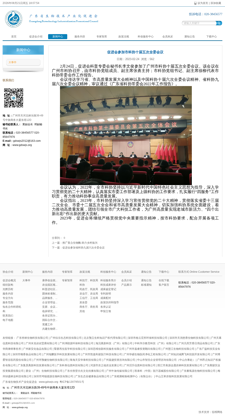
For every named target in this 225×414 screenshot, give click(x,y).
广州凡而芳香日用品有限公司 (196, 343)
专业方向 (8, 298)
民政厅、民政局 (89, 289)
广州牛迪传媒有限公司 (119, 370)
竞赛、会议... (49, 306)
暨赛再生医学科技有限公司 (70, 348)
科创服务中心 (146, 36)
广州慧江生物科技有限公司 (178, 348)
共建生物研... (49, 328)
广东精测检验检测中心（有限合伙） (132, 376)
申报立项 (105, 311)
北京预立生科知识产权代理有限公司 (105, 337)
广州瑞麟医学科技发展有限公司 (62, 354)
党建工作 (47, 324)
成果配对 (105, 298)
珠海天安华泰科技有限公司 (86, 359)
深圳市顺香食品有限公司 (27, 354)
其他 (82, 311)
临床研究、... (49, 311)
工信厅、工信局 (89, 298)
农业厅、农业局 (89, 293)
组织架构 (8, 284)
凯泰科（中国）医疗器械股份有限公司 (156, 370)
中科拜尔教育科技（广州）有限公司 (155, 343)
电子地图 (8, 320)
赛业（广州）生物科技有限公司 (44, 370)
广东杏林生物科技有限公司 (32, 337)
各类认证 (105, 306)
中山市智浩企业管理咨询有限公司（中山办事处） (166, 359)
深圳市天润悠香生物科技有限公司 (189, 337)
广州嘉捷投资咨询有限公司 (119, 359)
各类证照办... (49, 315)
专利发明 (105, 293)
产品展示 (126, 284)
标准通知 (146, 284)
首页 (13, 36)
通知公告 (189, 36)
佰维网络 (217, 412)
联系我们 (8, 315)
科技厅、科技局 (89, 280)
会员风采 (167, 36)
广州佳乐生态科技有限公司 (66, 337)
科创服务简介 (108, 280)
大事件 (12, 62)
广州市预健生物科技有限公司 (51, 359)
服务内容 (79, 36)
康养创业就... (49, 280)
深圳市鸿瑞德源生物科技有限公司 (53, 376)
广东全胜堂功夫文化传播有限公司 (84, 370)
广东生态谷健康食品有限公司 (92, 376)
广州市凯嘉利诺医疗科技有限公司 (102, 354)
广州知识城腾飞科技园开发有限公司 (189, 354)
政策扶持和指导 (109, 302)
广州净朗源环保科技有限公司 (76, 343)
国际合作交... (49, 320)
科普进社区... (49, 289)
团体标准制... (49, 293)
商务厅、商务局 (89, 306)
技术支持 (204, 412)
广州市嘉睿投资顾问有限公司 (144, 348)
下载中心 (211, 36)
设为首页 (203, 3)
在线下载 (164, 280)
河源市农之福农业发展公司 (106, 365)
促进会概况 (9, 280)
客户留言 (164, 284)
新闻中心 (58, 36)
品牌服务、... (49, 298)
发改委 (83, 302)
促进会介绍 (35, 36)
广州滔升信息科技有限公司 (140, 365)
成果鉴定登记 (108, 289)
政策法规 (123, 36)
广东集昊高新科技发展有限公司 (36, 365)
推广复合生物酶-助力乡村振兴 (80, 242)
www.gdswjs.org (48, 381)
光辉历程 (8, 289)
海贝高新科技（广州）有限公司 (114, 343)
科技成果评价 (108, 284)
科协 (82, 284)
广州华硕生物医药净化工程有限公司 (145, 354)
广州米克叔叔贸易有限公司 (41, 343)
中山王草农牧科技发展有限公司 (174, 376)
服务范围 (8, 302)
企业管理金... (49, 302)
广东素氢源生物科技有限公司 (198, 370)
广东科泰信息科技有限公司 (72, 365)
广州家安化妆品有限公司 (37, 348)
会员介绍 (126, 280)
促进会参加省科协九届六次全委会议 (83, 247)
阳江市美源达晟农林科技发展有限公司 (180, 365)
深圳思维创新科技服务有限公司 (106, 348)
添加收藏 (215, 3)
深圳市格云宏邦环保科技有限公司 (147, 337)
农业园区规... (49, 284)
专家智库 (101, 36)
